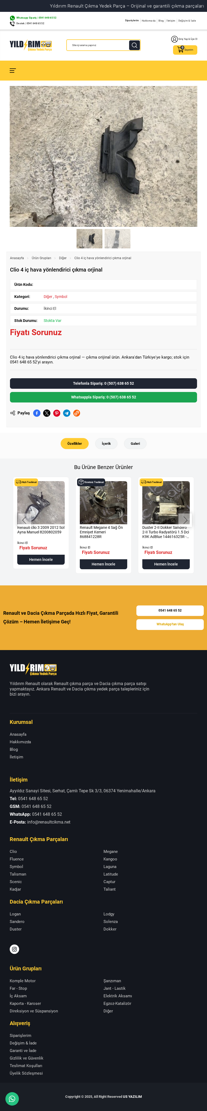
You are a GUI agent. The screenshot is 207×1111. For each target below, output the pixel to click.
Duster (16, 929)
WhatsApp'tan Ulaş (170, 624)
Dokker (110, 929)
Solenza (111, 921)
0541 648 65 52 (170, 610)
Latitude (111, 874)
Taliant (110, 889)
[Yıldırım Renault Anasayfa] (31, 45)
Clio (13, 851)
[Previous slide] (18, 156)
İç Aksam (18, 996)
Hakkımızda (149, 20)
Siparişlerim (132, 20)
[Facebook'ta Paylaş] (36, 413)
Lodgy (109, 914)
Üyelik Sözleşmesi (26, 1073)
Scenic (16, 881)
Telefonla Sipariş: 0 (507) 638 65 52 (103, 383)
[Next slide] (189, 156)
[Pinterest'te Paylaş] (56, 413)
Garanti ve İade (23, 1050)
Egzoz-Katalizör (117, 1003)
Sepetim (188, 49)
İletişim (171, 20)
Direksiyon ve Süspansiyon (34, 1011)
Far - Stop (18, 988)
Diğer (63, 258)
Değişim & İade (187, 20)
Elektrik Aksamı (118, 996)
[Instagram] (14, 949)
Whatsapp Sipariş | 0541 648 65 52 (36, 17)
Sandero (17, 921)
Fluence (17, 859)
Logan (15, 914)
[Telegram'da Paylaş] (66, 413)
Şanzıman (112, 980)
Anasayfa (17, 258)
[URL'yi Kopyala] (76, 413)
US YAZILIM (132, 1097)
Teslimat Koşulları (26, 1065)
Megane (111, 851)
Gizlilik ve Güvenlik (26, 1058)
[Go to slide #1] (89, 238)
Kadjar (15, 889)
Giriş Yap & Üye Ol (187, 39)
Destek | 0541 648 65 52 (30, 23)
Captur (109, 881)
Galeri (135, 444)
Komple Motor (23, 980)
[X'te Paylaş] (46, 413)
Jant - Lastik (115, 988)
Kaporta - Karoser (25, 1003)
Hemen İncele (41, 559)
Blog (161, 20)
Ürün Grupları (41, 258)
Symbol (61, 296)
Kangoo (110, 859)
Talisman (18, 874)
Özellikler (74, 444)
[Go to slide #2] (117, 238)
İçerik (106, 444)
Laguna (110, 866)
